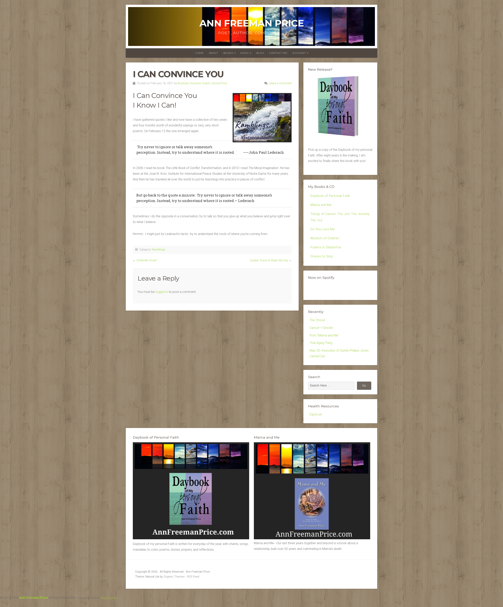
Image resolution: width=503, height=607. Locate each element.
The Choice (317, 320)
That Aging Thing (321, 343)
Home (200, 52)
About (213, 52)
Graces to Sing (321, 256)
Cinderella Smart (146, 260)
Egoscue (316, 414)
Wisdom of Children (324, 238)
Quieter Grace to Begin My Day (269, 260)
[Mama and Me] (312, 490)
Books (228, 52)
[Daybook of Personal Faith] (191, 538)
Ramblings (158, 249)
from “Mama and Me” (324, 335)
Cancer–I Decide (321, 328)
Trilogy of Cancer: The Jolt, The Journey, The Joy (340, 217)
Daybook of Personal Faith (330, 196)
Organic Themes (174, 576)
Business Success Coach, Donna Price (202, 83)
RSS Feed (193, 576)
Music (244, 52)
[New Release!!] (340, 138)
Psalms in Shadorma (325, 247)
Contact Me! (278, 52)
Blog (260, 52)
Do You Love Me (322, 229)
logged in (161, 292)
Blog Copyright (109, 597)
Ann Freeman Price (251, 23)
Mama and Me (321, 205)
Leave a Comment (280, 83)
